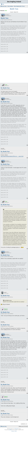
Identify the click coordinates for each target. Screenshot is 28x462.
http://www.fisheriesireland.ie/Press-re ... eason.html (12, 156)
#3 (1, 103)
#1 (1, 19)
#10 (1, 326)
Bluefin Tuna (14, 9)
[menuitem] (2, 4)
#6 (1, 206)
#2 (1, 89)
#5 (1, 165)
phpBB (10, 429)
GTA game (16, 428)
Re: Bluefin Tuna (5, 88)
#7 (1, 256)
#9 (1, 313)
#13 (1, 401)
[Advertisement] (14, 68)
